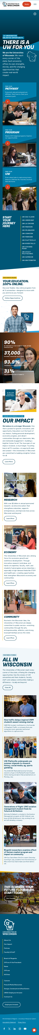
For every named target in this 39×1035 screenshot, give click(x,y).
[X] (9, 1028)
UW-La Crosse (28, 223)
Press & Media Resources (13, 985)
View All (8, 687)
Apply (27, 4)
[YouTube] (25, 1028)
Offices (7, 970)
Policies (7, 948)
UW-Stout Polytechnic (27, 252)
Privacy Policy (22, 1022)
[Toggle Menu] (35, 4)
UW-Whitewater (29, 260)
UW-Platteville (29, 240)
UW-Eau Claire (28, 217)
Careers (7, 981)
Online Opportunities (12, 298)
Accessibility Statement (9, 1022)
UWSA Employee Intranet (13, 993)
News (6, 966)
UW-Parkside (27, 237)
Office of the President (12, 962)
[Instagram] (19, 1028)
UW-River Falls (28, 243)
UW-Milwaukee (28, 230)
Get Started (10, 898)
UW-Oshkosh (27, 233)
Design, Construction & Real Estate (16, 989)
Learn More (9, 462)
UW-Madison (27, 227)
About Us (7, 940)
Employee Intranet (11, 1004)
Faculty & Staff (9, 952)
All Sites (7, 974)
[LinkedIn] (14, 1028)
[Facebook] (4, 1028)
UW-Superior (27, 257)
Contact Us (8, 997)
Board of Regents (10, 958)
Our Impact (8, 944)
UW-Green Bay (28, 220)
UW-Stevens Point (27, 247)
